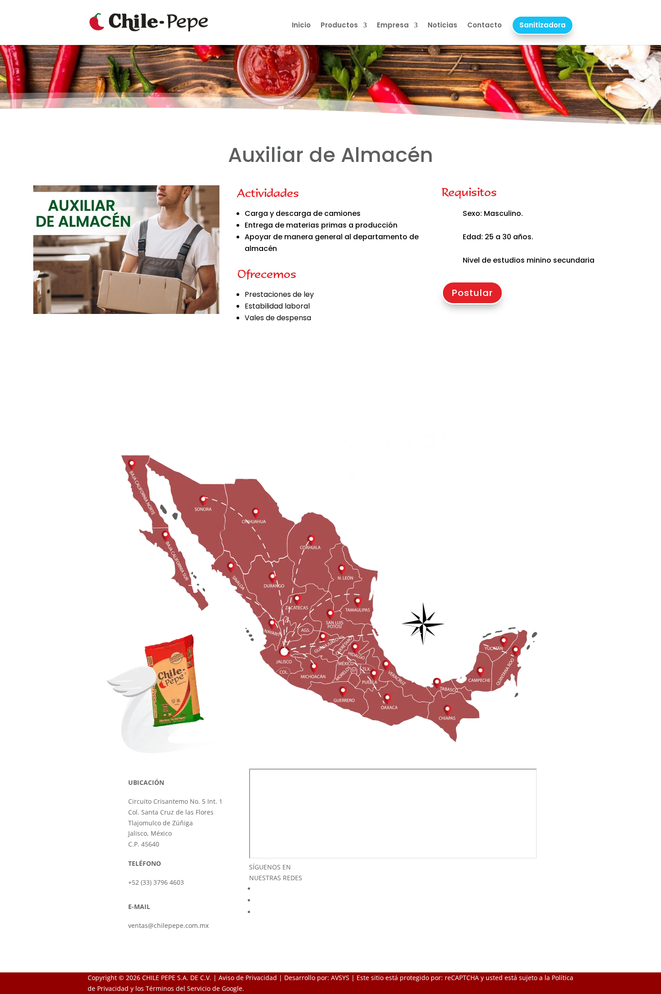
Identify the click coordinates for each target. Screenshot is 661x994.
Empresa (393, 25)
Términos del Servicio (178, 988)
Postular (472, 293)
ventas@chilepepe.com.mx (168, 925)
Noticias (442, 25)
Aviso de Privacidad (248, 977)
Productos (339, 25)
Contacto (484, 25)
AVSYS (340, 977)
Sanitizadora (542, 25)
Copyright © (106, 977)
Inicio (301, 25)
